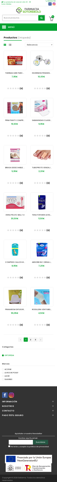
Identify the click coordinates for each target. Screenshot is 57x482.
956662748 (51, 1)
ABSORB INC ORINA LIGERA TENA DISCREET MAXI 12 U (42, 262)
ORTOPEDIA (9, 355)
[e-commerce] (28, 10)
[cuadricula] (5, 45)
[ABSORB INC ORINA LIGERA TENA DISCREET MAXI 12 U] (42, 247)
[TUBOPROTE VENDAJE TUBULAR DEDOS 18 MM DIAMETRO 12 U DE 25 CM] (42, 152)
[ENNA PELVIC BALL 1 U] (15, 199)
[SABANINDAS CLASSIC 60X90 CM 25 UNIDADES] (42, 105)
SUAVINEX (8, 379)
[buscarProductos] (41, 18)
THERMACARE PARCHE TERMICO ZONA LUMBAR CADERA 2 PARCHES (15, 73)
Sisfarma (22, 477)
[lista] (10, 45)
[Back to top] (54, 477)
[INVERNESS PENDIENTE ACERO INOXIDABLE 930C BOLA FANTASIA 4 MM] (42, 58)
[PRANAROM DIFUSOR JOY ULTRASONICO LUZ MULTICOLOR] (15, 294)
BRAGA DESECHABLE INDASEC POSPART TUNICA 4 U (15, 167)
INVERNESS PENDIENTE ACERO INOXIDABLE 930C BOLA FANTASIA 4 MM (42, 73)
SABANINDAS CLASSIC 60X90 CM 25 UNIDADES (42, 120)
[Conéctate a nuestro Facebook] (50, 4)
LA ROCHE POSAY (11, 373)
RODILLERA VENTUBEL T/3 (42, 309)
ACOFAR (8, 369)
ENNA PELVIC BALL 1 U (15, 215)
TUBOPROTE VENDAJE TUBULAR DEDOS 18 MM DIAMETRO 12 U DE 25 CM (42, 167)
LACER (7, 376)
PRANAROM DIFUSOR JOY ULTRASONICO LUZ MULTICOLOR (15, 309)
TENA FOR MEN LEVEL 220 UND (42, 215)
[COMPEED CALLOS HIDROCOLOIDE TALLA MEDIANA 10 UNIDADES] (15, 247)
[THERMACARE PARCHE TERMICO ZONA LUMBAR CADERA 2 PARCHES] (15, 58)
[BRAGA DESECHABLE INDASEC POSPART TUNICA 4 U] (15, 152)
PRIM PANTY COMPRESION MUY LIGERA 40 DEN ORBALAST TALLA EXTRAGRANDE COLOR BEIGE (15, 120)
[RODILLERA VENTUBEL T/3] (42, 294)
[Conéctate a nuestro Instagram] (54, 4)
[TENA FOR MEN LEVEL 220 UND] (42, 199)
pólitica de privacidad (39, 446)
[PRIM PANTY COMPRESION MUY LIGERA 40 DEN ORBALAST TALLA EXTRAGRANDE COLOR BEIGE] (15, 105)
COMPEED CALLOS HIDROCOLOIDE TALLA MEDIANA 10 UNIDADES (15, 262)
